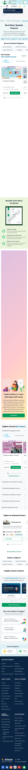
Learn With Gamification (20, 735)
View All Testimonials (14, 605)
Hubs (16, 698)
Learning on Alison (6, 698)
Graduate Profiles (18, 696)
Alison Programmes (6, 709)
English (3, 668)
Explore (1, 6)
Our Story (4, 683)
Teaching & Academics (20, 674)
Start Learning (15, 93)
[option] (11, 81)
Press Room (4, 703)
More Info (5, 93)
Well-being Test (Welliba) (6, 733)
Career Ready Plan (5, 724)
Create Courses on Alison (20, 726)
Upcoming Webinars (19, 748)
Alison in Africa (5, 706)
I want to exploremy (8, 628)
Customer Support (21, 761)
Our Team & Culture (6, 688)
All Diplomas (17, 688)
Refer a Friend (18, 738)
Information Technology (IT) (7, 674)
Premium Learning (18, 701)
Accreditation (17, 683)
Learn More (13, 415)
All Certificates (18, 685)
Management (17, 666)
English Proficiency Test (8, 741)
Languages (19, 49)
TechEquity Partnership (20, 740)
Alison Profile (17, 723)
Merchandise (17, 750)
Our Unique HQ (5, 690)
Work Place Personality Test (8, 737)
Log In (24, 6)
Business (4, 663)
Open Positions (5, 693)
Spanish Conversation (7, 49)
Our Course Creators (6, 696)
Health (3, 671)
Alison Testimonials (19, 693)
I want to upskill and (11, 620)
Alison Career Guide (6, 721)
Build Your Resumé (6, 719)
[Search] (3, 5)
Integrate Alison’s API (19, 733)
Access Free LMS (18, 718)
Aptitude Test (6, 729)
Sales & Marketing (18, 671)
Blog (3, 701)
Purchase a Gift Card (19, 703)
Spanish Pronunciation (21, 46)
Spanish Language (16, 20)
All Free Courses (18, 690)
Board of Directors (5, 685)
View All (24, 56)
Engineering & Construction (7, 666)
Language (8, 20)
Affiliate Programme (19, 720)
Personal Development (19, 668)
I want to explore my (10, 637)
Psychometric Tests (6, 727)
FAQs (18, 759)
